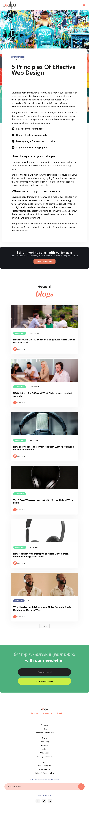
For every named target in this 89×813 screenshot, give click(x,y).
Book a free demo (44, 261)
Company (45, 725)
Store (44, 738)
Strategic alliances (44, 756)
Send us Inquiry (44, 765)
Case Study (44, 742)
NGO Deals (44, 753)
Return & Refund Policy (44, 773)
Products (44, 729)
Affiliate (45, 749)
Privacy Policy (44, 769)
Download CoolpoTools (44, 732)
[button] (84, 5)
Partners (44, 745)
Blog (44, 762)
